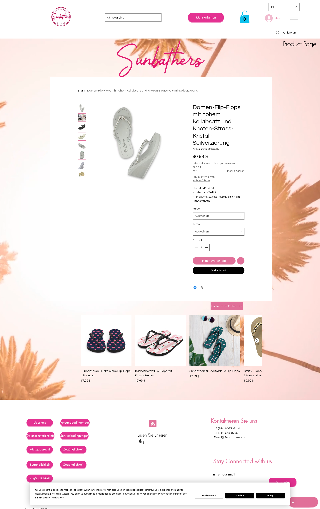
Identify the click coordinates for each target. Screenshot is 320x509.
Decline (240, 495)
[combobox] (218, 216)
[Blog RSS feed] (152, 424)
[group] (171, 353)
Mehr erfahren (235, 171)
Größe (197, 224)
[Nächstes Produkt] (257, 340)
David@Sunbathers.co (229, 437)
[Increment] (206, 247)
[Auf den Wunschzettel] (240, 261)
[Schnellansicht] (106, 340)
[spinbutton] (201, 247)
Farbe (197, 208)
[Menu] (294, 17)
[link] (244, 17)
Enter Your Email (224, 474)
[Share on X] (202, 287)
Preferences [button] (58, 497)
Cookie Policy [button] (134, 494)
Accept (270, 495)
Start (81, 90)
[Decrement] (195, 247)
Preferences (209, 495)
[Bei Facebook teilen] (195, 287)
